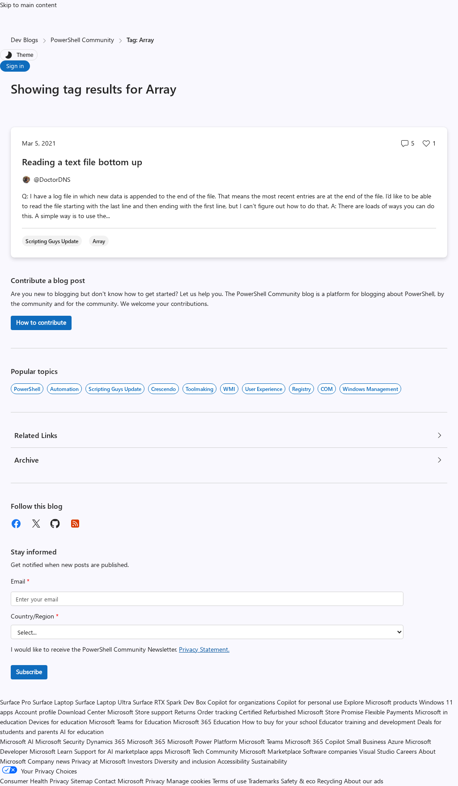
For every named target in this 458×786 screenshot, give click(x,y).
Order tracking (217, 712)
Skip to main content (28, 4)
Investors (140, 761)
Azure (395, 741)
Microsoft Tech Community (201, 751)
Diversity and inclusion (185, 761)
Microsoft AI (17, 741)
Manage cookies (188, 781)
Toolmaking (199, 388)
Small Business (366, 741)
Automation (64, 388)
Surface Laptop (53, 702)
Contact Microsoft (119, 781)
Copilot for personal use (309, 702)
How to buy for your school (279, 721)
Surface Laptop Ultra (103, 702)
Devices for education (58, 721)
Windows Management (370, 388)
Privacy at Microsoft (99, 761)
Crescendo (163, 388)
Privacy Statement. (204, 649)
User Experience (263, 388)
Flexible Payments (389, 712)
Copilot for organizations (241, 702)
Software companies (330, 751)
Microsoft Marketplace (270, 751)
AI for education (82, 731)
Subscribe (29, 671)
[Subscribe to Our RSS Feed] (75, 523)
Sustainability (269, 761)
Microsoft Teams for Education (130, 721)
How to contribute (41, 322)
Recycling (329, 781)
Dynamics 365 (105, 741)
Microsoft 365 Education (206, 721)
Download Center (82, 712)
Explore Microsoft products (380, 702)
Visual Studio (376, 751)
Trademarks (263, 781)
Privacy (155, 781)
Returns (184, 712)
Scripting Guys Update (115, 388)
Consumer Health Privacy (34, 781)
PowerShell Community (82, 39)
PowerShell (27, 388)
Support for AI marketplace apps (118, 751)
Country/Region (35, 616)
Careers (406, 751)
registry (301, 388)
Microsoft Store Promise (330, 712)
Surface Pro (15, 702)
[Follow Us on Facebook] (16, 523)
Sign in (15, 65)
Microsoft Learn (51, 751)
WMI (229, 388)
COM (327, 388)
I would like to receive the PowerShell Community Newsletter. (120, 649)
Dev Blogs (24, 39)
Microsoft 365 (146, 741)
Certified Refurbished (267, 712)
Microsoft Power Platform (202, 741)
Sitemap (82, 781)
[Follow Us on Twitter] (35, 523)
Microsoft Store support (140, 712)
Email (20, 581)
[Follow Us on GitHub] (55, 523)
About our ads (363, 781)
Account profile (35, 712)
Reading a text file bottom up (82, 161)
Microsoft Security (60, 741)
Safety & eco (298, 781)
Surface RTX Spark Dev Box (169, 702)
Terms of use (229, 781)
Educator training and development (367, 721)
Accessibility (233, 761)
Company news (49, 761)
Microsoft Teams (261, 741)
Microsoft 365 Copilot (315, 741)
